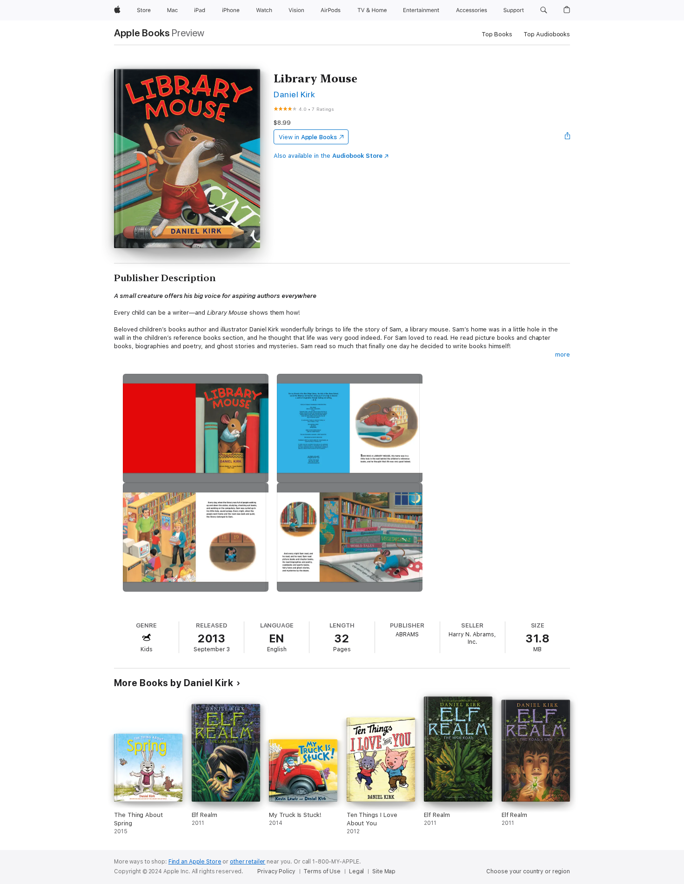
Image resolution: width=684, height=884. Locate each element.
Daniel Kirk (294, 94)
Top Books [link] (497, 34)
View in (308, 137)
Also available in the (328, 155)
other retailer (247, 861)
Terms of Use (322, 871)
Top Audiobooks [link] (546, 34)
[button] (543, 10)
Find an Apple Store (194, 861)
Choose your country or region (528, 871)
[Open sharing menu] (567, 136)
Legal (356, 871)
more (562, 354)
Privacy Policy (276, 871)
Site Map (384, 871)
